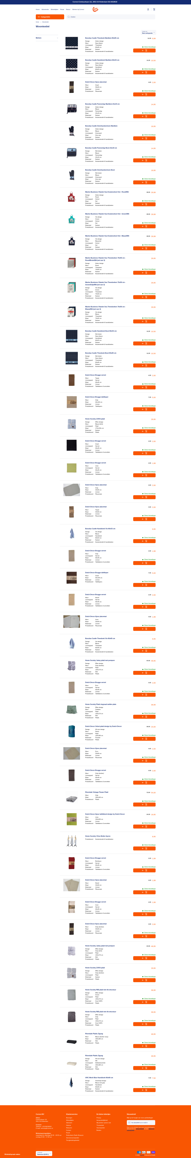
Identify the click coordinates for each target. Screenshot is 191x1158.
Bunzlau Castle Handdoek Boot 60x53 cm (101, 331)
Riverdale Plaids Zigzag (94, 1034)
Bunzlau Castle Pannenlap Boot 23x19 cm (101, 148)
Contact (68, 1130)
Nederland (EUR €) (43, 1154)
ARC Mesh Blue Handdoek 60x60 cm (99, 1077)
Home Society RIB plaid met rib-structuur (100, 990)
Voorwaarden (100, 1128)
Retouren (69, 1128)
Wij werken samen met (103, 1122)
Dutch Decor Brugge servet (95, 375)
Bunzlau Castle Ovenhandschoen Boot (100, 170)
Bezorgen (69, 1118)
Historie (68, 1125)
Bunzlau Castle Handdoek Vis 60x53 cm (100, 529)
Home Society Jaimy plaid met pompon (100, 660)
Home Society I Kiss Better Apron (97, 836)
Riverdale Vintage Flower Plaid (96, 792)
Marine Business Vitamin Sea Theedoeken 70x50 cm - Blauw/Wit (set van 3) (105, 308)
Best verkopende (147, 33)
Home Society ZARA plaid (95, 419)
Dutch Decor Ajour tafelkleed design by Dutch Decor (105, 814)
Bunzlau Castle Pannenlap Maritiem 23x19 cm (102, 104)
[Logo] (95, 9)
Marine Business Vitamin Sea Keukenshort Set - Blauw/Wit (107, 236)
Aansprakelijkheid (102, 1120)
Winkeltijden (70, 1120)
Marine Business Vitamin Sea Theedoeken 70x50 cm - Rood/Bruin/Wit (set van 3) (105, 259)
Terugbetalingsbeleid (72, 1140)
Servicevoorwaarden (72, 1138)
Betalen (98, 1130)
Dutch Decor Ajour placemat (96, 82)
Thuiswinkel (100, 1125)
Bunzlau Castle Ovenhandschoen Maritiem (101, 126)
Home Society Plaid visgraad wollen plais (100, 704)
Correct (142, 1155)
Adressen (69, 1122)
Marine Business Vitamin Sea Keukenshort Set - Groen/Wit (107, 214)
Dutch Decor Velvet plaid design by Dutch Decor (103, 726)
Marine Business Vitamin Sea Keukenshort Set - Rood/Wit (107, 192)
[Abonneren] (152, 1122)
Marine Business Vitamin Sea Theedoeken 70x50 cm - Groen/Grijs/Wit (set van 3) (105, 283)
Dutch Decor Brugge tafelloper (96, 397)
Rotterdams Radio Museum (74, 1135)
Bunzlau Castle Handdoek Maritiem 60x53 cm (102, 60)
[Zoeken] (68, 16)
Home (37, 22)
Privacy (98, 1118)
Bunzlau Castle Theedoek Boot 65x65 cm (100, 353)
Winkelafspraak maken (12, 1154)
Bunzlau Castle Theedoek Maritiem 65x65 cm (102, 38)
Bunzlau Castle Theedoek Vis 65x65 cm (100, 638)
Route (68, 1133)
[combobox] (110, 16)
